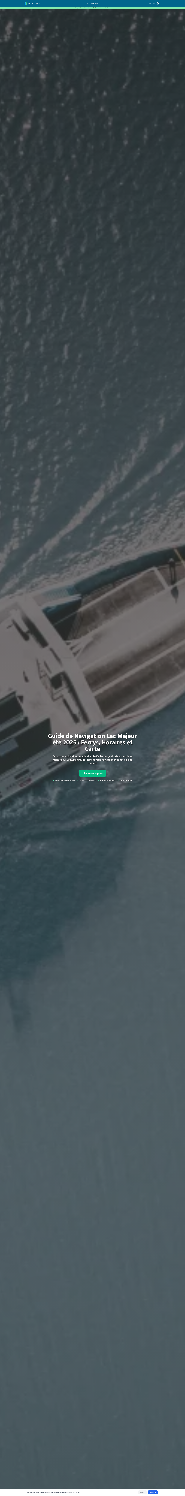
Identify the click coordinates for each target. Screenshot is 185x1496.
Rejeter (142, 1492)
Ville (92, 3)
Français (152, 3)
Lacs (88, 3)
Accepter (153, 1492)
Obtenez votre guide (93, 773)
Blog (96, 3)
